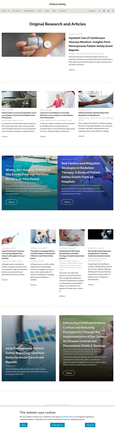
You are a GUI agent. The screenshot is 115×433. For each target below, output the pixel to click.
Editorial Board (29, 11)
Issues (47, 11)
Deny (24, 425)
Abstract (72, 69)
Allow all (91, 425)
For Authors (16, 11)
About (39, 11)
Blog (54, 11)
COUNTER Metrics (67, 416)
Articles (4, 11)
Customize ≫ (58, 425)
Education (62, 11)
